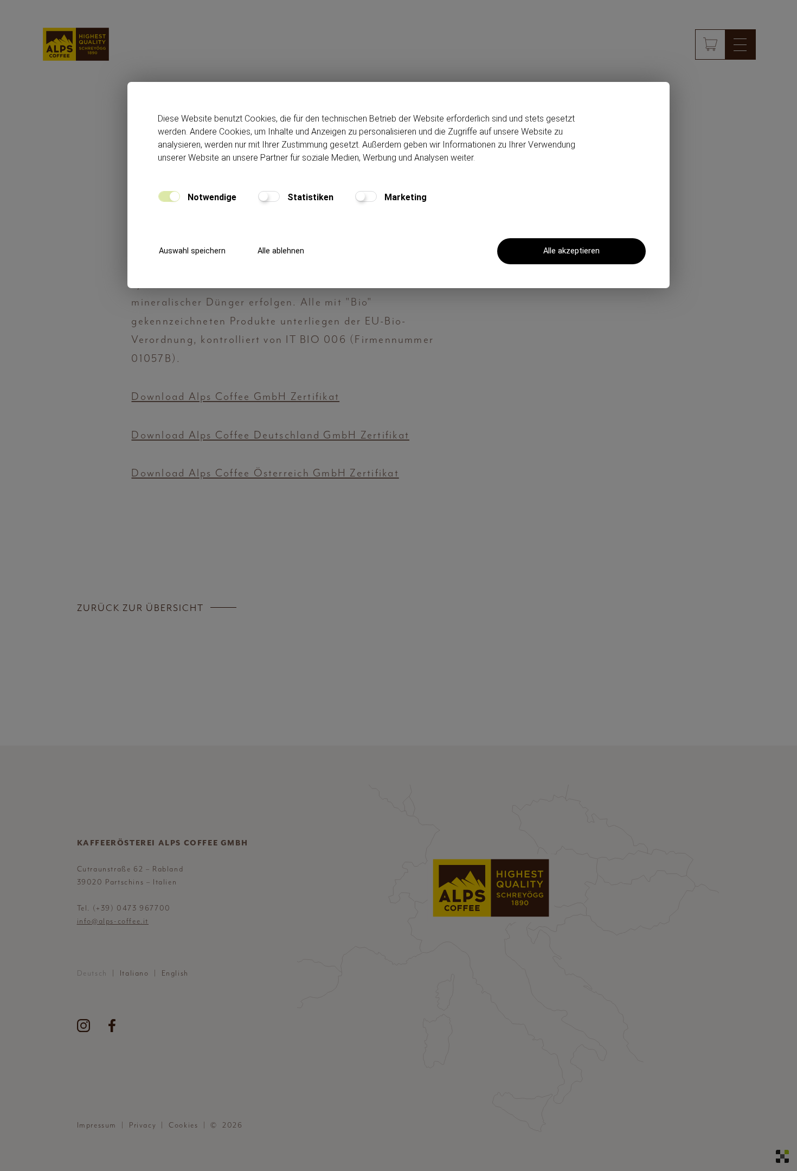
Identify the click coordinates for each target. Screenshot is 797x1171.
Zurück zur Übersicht (140, 608)
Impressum (97, 1125)
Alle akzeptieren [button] (571, 251)
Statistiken (309, 197)
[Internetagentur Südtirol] (782, 1156)
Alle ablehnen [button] (281, 251)
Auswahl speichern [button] (192, 251)
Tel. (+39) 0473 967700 (124, 908)
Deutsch (92, 973)
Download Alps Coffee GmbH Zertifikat (235, 396)
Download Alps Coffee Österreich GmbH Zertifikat (264, 473)
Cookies (183, 1125)
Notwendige (210, 197)
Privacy (142, 1125)
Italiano (134, 973)
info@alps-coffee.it (113, 921)
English (175, 973)
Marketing (404, 197)
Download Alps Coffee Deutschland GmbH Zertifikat (270, 435)
